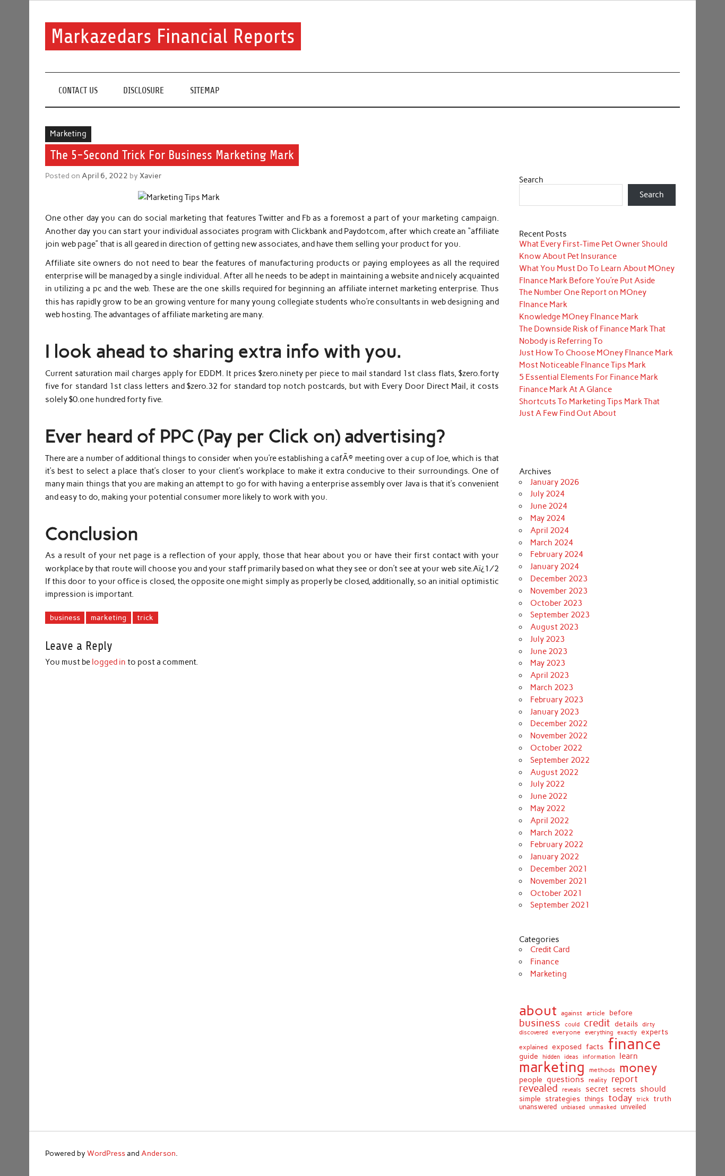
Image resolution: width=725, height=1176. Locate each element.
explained (533, 1047)
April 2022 (549, 820)
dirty (648, 1025)
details (626, 1024)
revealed (538, 1089)
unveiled (633, 1106)
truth (662, 1099)
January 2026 (554, 482)
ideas (571, 1057)
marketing (108, 617)
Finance (544, 961)
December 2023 (559, 578)
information (599, 1057)
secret (596, 1089)
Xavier (151, 175)
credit (597, 1023)
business (65, 617)
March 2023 (551, 687)
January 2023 (554, 712)
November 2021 (559, 881)
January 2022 (554, 856)
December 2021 (559, 869)
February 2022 (556, 844)
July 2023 (547, 639)
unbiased (573, 1107)
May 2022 (547, 808)
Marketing (68, 133)
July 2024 (547, 494)
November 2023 (559, 591)
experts (654, 1032)
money (638, 1068)
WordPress (106, 1153)
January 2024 (554, 566)
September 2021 (560, 905)
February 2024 (556, 554)
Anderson (158, 1153)
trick (145, 617)
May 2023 (547, 663)
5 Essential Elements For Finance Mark (588, 377)
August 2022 (554, 772)
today (620, 1098)
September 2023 (560, 615)
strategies (562, 1099)
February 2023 (556, 699)
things (594, 1099)
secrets (624, 1089)
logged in (109, 662)
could (572, 1024)
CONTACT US (78, 90)
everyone (566, 1033)
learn (628, 1056)
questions (565, 1079)
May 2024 (547, 518)
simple (530, 1098)
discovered (533, 1032)
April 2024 (549, 530)
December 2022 (559, 723)
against (571, 1014)
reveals (571, 1090)
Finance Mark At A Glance (565, 389)
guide (528, 1056)
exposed (567, 1047)
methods (602, 1070)
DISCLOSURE (143, 90)
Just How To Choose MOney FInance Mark (596, 353)
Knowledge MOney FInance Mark (578, 316)
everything (599, 1032)
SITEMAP (205, 90)
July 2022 (547, 784)
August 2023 (554, 627)
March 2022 (551, 833)
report (624, 1079)
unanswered (538, 1107)
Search (531, 180)
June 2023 (548, 651)
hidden (551, 1057)
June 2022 (548, 796)
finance (634, 1043)
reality (598, 1080)
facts (594, 1046)
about (538, 1011)
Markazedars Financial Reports (173, 36)
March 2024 (551, 542)
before (621, 1013)
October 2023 (556, 603)
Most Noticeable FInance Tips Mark (582, 365)
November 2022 (559, 736)
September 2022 (560, 760)
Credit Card (549, 949)
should (653, 1089)
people (530, 1080)
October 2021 (556, 893)
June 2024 (548, 506)
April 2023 (549, 675)
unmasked (602, 1107)
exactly (627, 1033)
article (595, 1014)
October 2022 (556, 748)
